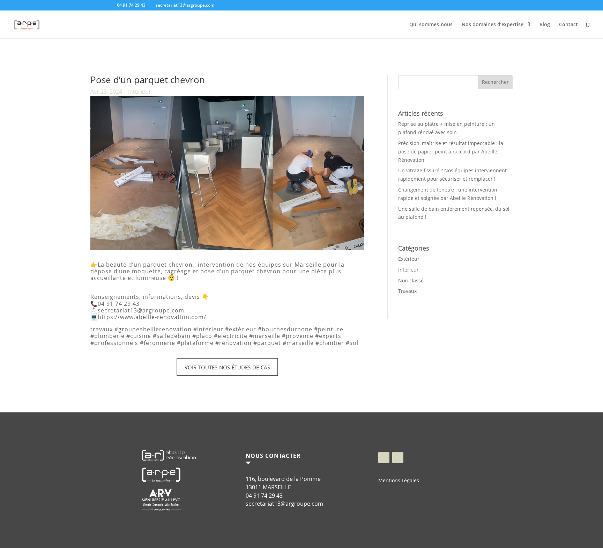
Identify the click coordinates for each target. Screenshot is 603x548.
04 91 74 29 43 (264, 495)
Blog (544, 25)
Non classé (411, 280)
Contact (568, 25)
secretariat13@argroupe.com (284, 503)
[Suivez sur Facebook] (383, 457)
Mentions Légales (398, 480)
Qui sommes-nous (431, 25)
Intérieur (139, 91)
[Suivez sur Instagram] (397, 457)
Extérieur (408, 258)
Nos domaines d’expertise (492, 25)
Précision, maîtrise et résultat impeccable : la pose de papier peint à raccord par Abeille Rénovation (450, 151)
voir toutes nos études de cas (227, 367)
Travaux (407, 291)
